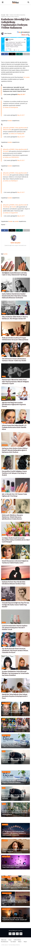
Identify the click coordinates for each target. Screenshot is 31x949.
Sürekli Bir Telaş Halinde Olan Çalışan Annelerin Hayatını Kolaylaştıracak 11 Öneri (15, 696)
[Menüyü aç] (2, 2)
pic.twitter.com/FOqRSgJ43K (16, 133)
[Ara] (28, 2)
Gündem (4, 645)
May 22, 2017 (21, 192)
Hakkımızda (3, 940)
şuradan (16, 221)
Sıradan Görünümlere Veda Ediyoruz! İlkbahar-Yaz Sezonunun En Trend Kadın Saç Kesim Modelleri (15, 673)
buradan (10, 120)
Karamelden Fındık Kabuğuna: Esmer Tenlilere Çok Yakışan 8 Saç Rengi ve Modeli (14, 473)
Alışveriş (4, 445)
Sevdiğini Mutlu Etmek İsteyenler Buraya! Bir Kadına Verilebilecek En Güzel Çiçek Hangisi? (16, 540)
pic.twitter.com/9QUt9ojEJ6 (10, 181)
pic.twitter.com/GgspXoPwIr (10, 212)
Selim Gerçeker (8, 33)
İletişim (25, 941)
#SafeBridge (6, 207)
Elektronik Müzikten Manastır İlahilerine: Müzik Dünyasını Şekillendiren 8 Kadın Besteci (12, 517)
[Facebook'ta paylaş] (4, 54)
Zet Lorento (26, 77)
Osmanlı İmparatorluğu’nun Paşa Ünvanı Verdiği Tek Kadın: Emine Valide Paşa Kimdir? (15, 604)
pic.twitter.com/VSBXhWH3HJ (11, 157)
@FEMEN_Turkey (13, 127)
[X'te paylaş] (12, 54)
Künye (10, 940)
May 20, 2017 (21, 94)
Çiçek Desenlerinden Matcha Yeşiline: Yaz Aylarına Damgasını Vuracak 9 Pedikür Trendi (14, 627)
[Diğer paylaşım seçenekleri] (26, 54)
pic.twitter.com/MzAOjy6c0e (10, 107)
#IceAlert (13, 207)
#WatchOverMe (7, 129)
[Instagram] (17, 933)
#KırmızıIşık (6, 175)
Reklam (19, 941)
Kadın (7, 14)
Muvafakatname (4, 941)
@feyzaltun (6, 127)
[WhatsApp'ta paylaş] (19, 54)
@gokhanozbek (23, 127)
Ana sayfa (3, 14)
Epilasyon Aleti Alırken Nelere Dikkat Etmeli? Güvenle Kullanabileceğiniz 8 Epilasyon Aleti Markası (14, 450)
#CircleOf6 (6, 151)
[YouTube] (20, 933)
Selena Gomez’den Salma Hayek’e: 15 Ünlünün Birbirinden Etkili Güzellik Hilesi (14, 427)
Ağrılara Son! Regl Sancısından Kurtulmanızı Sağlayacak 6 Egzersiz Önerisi (14, 404)
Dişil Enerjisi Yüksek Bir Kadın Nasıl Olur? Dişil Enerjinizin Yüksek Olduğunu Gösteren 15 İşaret (15, 381)
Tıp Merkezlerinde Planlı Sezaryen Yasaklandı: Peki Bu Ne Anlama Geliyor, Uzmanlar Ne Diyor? (15, 650)
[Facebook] (10, 933)
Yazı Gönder (13, 941)
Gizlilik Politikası (17, 940)
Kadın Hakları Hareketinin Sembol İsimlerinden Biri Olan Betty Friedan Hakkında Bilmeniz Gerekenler (14, 296)
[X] (13, 933)
